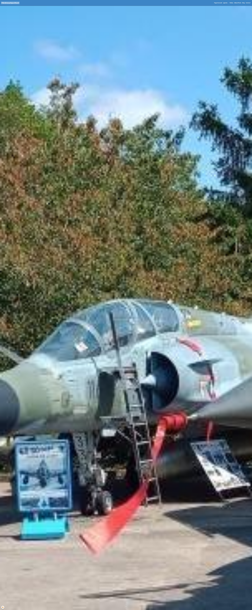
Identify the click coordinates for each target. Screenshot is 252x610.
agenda (225, 2)
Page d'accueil (218, 2)
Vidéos (231, 2)
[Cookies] (2, 607)
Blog (243, 2)
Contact (248, 2)
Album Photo (237, 2)
